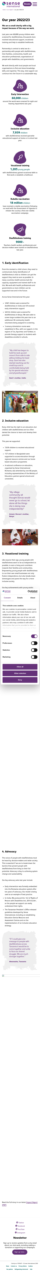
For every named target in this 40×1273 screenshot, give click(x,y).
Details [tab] (20, 598)
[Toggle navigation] (35, 4)
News (7, 1266)
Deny (20, 680)
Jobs (31, 1269)
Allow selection (20, 673)
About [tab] (32, 598)
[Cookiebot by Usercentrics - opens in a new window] (28, 591)
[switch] (34, 643)
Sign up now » (19, 1252)
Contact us (14, 1266)
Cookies (30, 1266)
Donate (27, 4)
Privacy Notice (23, 1266)
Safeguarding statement (21, 1269)
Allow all (20, 667)
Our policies (9, 1269)
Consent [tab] (7, 598)
